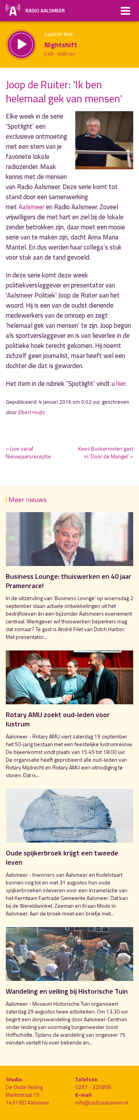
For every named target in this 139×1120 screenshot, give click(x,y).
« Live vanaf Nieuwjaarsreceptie (28, 452)
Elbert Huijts (31, 412)
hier (120, 383)
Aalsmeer (31, 207)
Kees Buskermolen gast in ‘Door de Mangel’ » (105, 452)
